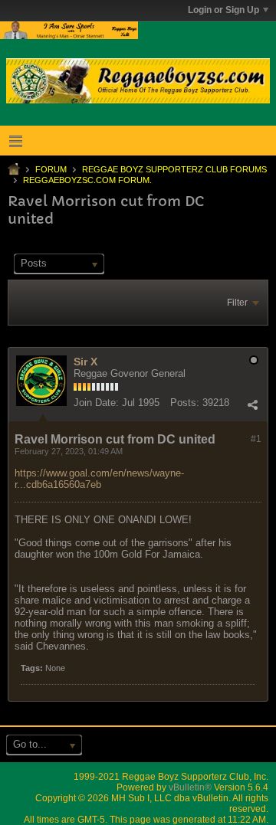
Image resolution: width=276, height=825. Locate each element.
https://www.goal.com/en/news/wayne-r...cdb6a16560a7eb (99, 478)
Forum (51, 169)
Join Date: (96, 402)
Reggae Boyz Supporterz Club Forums (174, 169)
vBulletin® (190, 787)
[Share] (252, 404)
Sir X (85, 361)
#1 (256, 439)
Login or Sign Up (223, 10)
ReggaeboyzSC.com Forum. (87, 180)
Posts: (184, 402)
